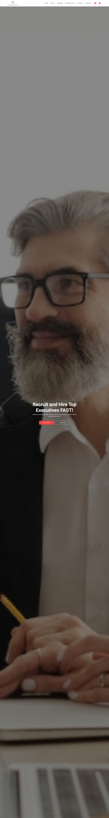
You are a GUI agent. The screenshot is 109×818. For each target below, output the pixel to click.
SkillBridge (60, 3)
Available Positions (70, 3)
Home (46, 3)
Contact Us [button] (88, 3)
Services (52, 3)
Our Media (80, 3)
